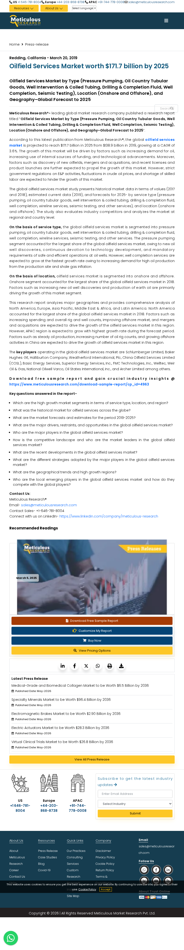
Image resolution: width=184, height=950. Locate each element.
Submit (135, 813)
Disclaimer (103, 851)
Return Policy (105, 870)
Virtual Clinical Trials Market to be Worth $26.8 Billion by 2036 (62, 741)
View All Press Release (92, 759)
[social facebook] (156, 870)
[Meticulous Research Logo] (24, 20)
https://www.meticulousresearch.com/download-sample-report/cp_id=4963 (79, 384)
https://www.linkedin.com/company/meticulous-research (108, 516)
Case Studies (47, 857)
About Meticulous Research (17, 857)
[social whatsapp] (144, 870)
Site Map (73, 896)
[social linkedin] (168, 870)
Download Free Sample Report (94, 620)
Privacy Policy (105, 857)
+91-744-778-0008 (110, 2)
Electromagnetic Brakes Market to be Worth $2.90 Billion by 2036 (66, 713)
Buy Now (94, 640)
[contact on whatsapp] (11, 938)
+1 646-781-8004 (29, 2)
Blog (41, 864)
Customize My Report (95, 630)
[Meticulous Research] (62, 666)
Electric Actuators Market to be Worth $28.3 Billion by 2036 (60, 727)
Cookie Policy (87, 889)
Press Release (48, 851)
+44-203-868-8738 (70, 2)
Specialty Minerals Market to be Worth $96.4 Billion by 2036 (61, 699)
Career (14, 870)
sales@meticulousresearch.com (151, 2)
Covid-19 (44, 870)
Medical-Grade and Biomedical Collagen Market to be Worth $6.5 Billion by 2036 (80, 685)
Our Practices (76, 851)
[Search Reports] (171, 108)
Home (14, 44)
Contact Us (17, 877)
